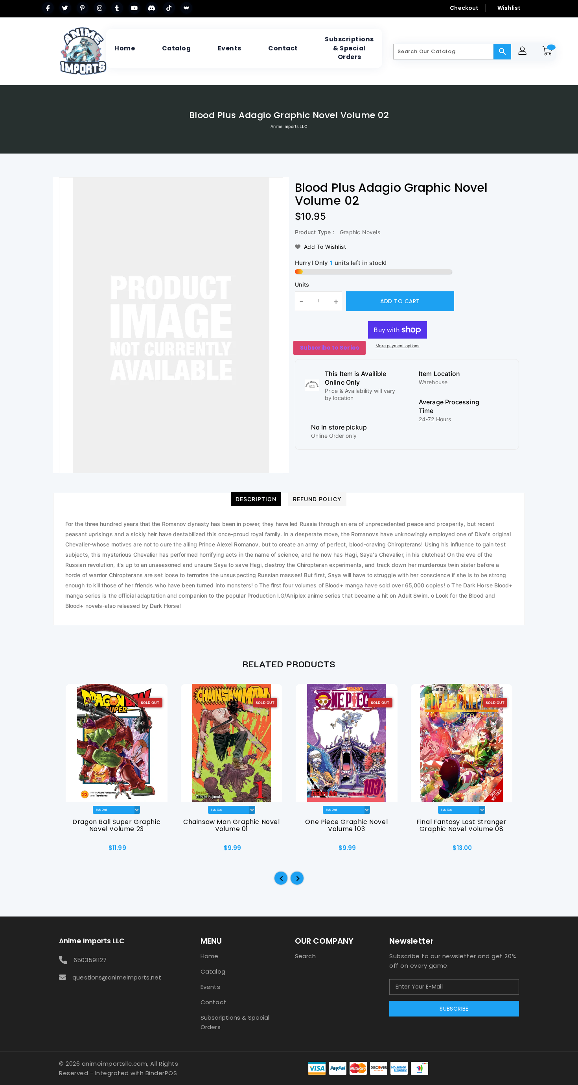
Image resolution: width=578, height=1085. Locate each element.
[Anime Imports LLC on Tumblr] (117, 8)
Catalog (213, 971)
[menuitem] (125, 48)
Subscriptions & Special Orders (235, 1022)
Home (209, 956)
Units (302, 284)
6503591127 (90, 960)
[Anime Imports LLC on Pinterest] (82, 8)
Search (305, 956)
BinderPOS (161, 1073)
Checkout (464, 8)
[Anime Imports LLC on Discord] (152, 8)
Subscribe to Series (329, 348)
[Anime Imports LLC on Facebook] (48, 8)
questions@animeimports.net (116, 977)
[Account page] (523, 52)
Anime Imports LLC (289, 126)
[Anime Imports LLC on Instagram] (100, 8)
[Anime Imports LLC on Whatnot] (186, 8)
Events (210, 987)
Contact (213, 1002)
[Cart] (548, 51)
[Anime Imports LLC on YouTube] (134, 8)
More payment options (397, 345)
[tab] (256, 499)
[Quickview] (72, 851)
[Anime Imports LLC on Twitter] (65, 8)
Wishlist (509, 8)
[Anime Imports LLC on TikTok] (169, 8)
